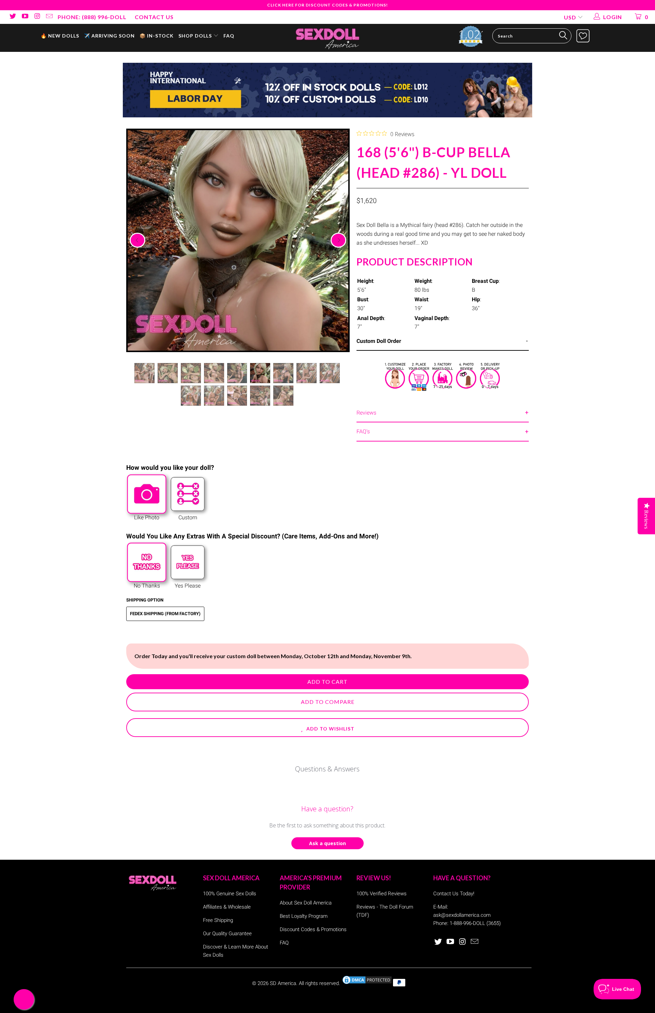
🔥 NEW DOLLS (60, 36)
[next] (338, 240)
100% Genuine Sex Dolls (229, 894)
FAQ (228, 36)
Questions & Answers (327, 768)
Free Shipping (218, 920)
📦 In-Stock (157, 36)
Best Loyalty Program (304, 916)
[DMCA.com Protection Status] (367, 983)
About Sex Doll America (306, 903)
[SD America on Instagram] (37, 17)
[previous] (137, 240)
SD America (283, 983)
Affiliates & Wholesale (227, 907)
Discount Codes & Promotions (313, 929)
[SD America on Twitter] (12, 17)
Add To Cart (327, 681)
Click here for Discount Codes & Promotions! (327, 5)
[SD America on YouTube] (24, 17)
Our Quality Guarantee (227, 933)
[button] (327, 727)
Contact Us (154, 17)
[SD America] (327, 38)
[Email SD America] (49, 17)
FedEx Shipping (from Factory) (165, 613)
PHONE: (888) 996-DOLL (92, 17)
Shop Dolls (195, 36)
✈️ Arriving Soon (109, 36)
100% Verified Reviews (381, 894)
